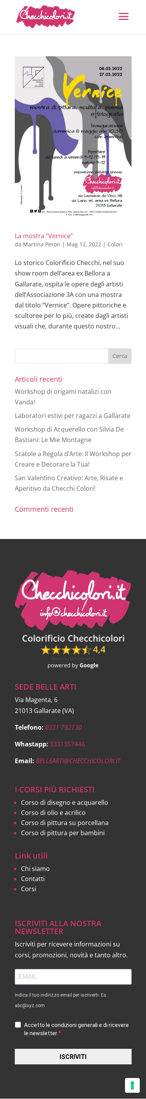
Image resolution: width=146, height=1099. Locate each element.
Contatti (33, 878)
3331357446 (67, 744)
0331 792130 (63, 727)
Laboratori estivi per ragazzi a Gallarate (72, 415)
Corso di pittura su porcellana (65, 822)
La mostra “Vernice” (44, 236)
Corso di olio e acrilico (53, 812)
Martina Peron (41, 244)
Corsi (28, 889)
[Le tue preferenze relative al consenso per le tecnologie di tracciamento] (132, 1085)
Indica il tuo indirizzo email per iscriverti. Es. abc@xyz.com (61, 1000)
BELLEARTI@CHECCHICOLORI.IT (78, 761)
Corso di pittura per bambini (63, 833)
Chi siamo (35, 868)
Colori (115, 244)
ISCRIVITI (73, 1056)
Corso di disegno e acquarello (64, 802)
